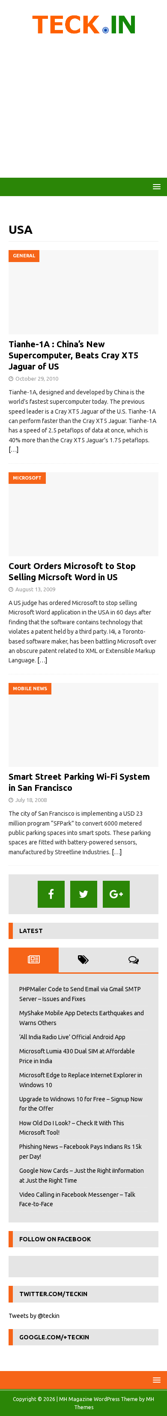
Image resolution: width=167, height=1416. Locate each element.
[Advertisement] (83, 109)
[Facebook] (51, 894)
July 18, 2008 (31, 800)
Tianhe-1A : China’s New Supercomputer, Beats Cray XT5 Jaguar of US (73, 355)
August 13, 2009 (35, 589)
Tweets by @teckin (34, 1315)
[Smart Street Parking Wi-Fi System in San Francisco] (83, 725)
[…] (13, 449)
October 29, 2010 (36, 379)
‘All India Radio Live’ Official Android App (72, 1037)
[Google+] (116, 894)
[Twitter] (83, 894)
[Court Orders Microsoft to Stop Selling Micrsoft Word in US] (83, 514)
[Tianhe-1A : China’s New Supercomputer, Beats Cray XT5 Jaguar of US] (83, 292)
